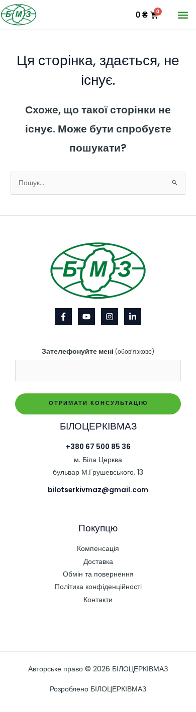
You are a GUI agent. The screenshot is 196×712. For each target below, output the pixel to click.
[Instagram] (109, 316)
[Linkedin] (132, 316)
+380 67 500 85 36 (98, 447)
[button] (182, 15)
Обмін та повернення (98, 574)
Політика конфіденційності (98, 587)
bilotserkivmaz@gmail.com (98, 490)
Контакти (98, 600)
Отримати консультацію (98, 403)
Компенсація (98, 548)
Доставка (98, 561)
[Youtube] (86, 316)
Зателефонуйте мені (98, 351)
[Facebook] (63, 316)
